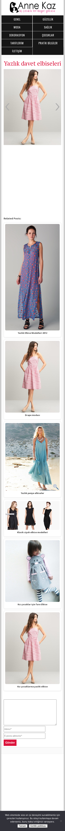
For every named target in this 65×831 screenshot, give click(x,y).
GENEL (17, 19)
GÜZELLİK (48, 19)
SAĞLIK (48, 27)
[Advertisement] (32, 181)
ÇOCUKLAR (48, 35)
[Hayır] (60, 821)
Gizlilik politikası (38, 826)
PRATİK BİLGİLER (48, 43)
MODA (17, 27)
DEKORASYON (17, 35)
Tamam (22, 826)
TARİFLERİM (17, 43)
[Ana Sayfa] (32, 12)
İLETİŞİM (17, 51)
